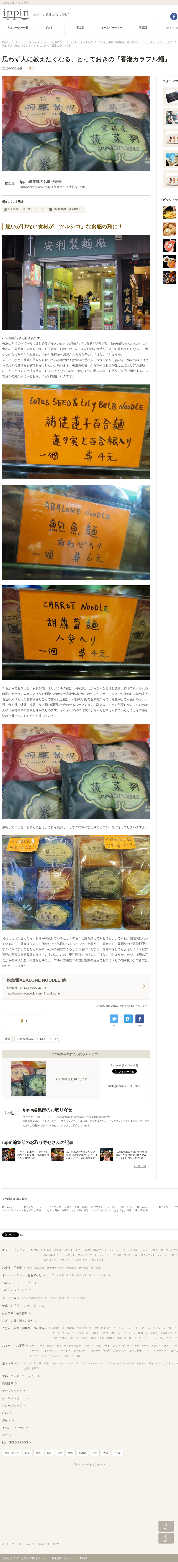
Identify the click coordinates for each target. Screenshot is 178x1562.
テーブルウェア (12, 1390)
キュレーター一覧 (11, 1544)
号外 (5, 1435)
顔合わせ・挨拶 (55, 1267)
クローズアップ (12, 1405)
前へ (166, 1538)
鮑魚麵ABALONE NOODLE (67, 209)
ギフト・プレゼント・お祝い (20, 1250)
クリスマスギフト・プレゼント (94, 1255)
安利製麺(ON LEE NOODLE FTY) (26, 209)
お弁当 (93, 1338)
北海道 (82, 1452)
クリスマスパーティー (84, 1297)
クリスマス (9, 1298)
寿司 (101, 1338)
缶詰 (84, 1338)
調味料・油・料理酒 (63, 1328)
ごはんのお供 (84, 1328)
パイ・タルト (47, 1345)
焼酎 (46, 1363)
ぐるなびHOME (10, 1558)
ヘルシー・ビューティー (17, 1283)
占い (5, 1413)
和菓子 (106, 1350)
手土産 (50, 1275)
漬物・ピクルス (102, 1328)
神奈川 (117, 1452)
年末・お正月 (10, 1305)
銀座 (94, 1452)
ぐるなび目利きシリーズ (34, 1558)
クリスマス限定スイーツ (34, 1297)
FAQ (82, 1558)
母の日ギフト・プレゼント (58, 1260)
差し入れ (39, 1267)
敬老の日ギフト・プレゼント (59, 1255)
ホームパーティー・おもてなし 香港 (21, 1210)
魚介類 (154, 1333)
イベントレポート (13, 1398)
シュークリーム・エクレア (146, 1345)
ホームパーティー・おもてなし (19, 1207)
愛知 (70, 1452)
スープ (137, 1338)
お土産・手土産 (12, 1267)
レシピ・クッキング (50, 1207)
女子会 (70, 1275)
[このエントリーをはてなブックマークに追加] (128, 1018)
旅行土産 (83, 1267)
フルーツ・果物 (72, 1355)
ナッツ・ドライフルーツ (75, 1333)
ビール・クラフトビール (120, 1363)
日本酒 (37, 1363)
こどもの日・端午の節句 (17, 1320)
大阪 (105, 1452)
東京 (27, 1452)
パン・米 (145, 1328)
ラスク (167, 1345)
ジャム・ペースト (162, 1328)
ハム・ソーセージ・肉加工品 (132, 1333)
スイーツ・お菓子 (13, 1345)
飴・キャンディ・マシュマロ (45, 1355)
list (114, 1025)
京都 (38, 1452)
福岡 (60, 1452)
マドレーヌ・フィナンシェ (56, 1350)
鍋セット (74, 1338)
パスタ (95, 1333)
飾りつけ (81, 1275)
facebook (174, 16)
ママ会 (60, 1275)
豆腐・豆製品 (59, 1338)
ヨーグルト (119, 1328)
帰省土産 (71, 1267)
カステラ (95, 1350)
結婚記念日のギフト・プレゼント (103, 1250)
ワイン (27, 1363)
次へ (166, 1526)
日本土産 (96, 1267)
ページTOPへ (166, 1552)
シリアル (133, 1328)
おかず (105, 1333)
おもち (42, 1305)
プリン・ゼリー (121, 1345)
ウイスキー (58, 1363)
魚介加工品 (166, 1333)
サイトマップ (71, 1558)
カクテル (141, 1363)
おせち (27, 1305)
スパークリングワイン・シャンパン (85, 1363)
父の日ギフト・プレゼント (89, 1260)
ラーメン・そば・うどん (120, 1207)
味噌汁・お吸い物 (116, 1338)
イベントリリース (13, 1427)
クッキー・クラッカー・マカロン (75, 1345)
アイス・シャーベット (156, 1350)
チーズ (55, 1333)
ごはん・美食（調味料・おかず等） (84, 1207)
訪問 (29, 1267)
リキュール (155, 1363)
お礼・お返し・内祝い (136, 1250)
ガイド (6, 1420)
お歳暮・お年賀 (122, 1255)
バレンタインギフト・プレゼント (151, 1255)
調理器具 (7, 1383)
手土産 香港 (141, 1210)
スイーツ (26, 1290)
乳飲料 (35, 1368)
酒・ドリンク (10, 1363)
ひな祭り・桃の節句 (15, 1313)
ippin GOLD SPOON (15, 1442)
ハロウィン (9, 1290)
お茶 (26, 1368)
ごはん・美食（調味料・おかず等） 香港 (67, 1210)
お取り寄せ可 (12, 1452)
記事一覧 (140, 1166)
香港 (7, 1039)
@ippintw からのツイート (89, 1464)
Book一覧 (30, 1544)
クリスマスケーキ (59, 1297)
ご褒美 (154, 1250)
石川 (49, 1452)
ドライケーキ (81, 1350)
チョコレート (103, 1345)
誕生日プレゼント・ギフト (68, 1250)
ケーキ (33, 1345)
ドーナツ (34, 1350)
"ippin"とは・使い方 (48, 1544)
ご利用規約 (55, 1558)
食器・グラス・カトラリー (19, 1376)
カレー (147, 1338)
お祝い (47, 1250)
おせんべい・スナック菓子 (127, 1350)
